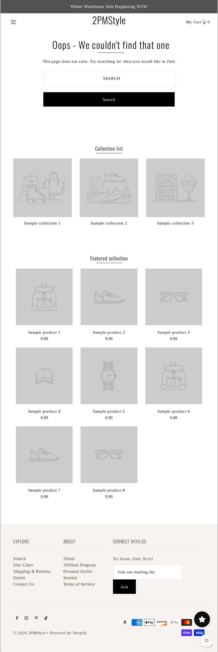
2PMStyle (108, 20)
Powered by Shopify (68, 633)
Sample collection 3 (175, 223)
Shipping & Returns (32, 571)
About (69, 558)
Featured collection (109, 258)
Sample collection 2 (109, 223)
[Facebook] (17, 618)
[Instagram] (26, 618)
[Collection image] (42, 215)
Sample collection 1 (42, 223)
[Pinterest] (36, 618)
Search (19, 558)
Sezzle (19, 577)
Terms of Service (79, 584)
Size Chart (23, 565)
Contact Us (23, 584)
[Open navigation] (24, 21)
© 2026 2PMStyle (29, 633)
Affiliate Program (79, 565)
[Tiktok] (45, 618)
